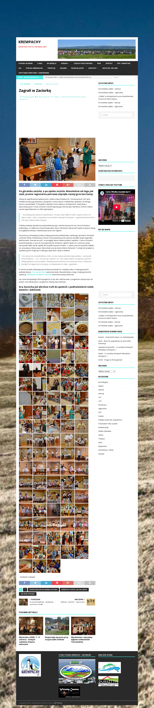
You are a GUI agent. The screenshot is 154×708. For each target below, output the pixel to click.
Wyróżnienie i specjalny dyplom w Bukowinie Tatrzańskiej (81, 639)
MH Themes (58, 703)
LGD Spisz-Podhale (28, 594)
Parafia (64, 63)
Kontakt (92, 68)
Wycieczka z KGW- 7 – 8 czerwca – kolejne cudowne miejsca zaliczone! (29, 641)
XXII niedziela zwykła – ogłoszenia (110, 92)
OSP (99, 412)
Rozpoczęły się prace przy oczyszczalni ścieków (56, 638)
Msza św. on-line (110, 68)
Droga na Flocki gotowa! (113, 360)
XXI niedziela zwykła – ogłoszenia (110, 106)
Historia (101, 390)
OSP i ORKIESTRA (123, 63)
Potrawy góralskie (39, 272)
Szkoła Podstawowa (83, 63)
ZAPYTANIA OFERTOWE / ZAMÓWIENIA (33, 73)
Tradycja (51, 68)
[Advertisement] (77, 18)
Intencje (101, 393)
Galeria (63, 68)
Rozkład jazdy (77, 68)
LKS (19, 68)
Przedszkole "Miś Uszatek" (108, 424)
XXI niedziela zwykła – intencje (109, 103)
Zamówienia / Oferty (105, 450)
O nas (39, 63)
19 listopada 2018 (28, 97)
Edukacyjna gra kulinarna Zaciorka (43, 590)
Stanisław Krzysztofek (106, 347)
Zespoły (109, 63)
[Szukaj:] (124, 77)
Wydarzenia (102, 446)
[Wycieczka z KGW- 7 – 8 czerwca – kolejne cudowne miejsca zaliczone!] (31, 626)
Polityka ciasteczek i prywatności (110, 420)
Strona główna (25, 63)
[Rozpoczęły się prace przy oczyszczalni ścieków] (57, 626)
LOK (99, 401)
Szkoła (100, 435)
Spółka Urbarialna (34, 68)
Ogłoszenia (102, 408)
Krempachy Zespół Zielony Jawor (74, 590)
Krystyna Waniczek (43, 97)
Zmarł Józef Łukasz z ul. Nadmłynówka (119, 337)
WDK (99, 63)
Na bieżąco (51, 63)
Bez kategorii (103, 382)
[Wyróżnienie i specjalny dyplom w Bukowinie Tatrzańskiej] (83, 626)
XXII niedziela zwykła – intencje (109, 89)
